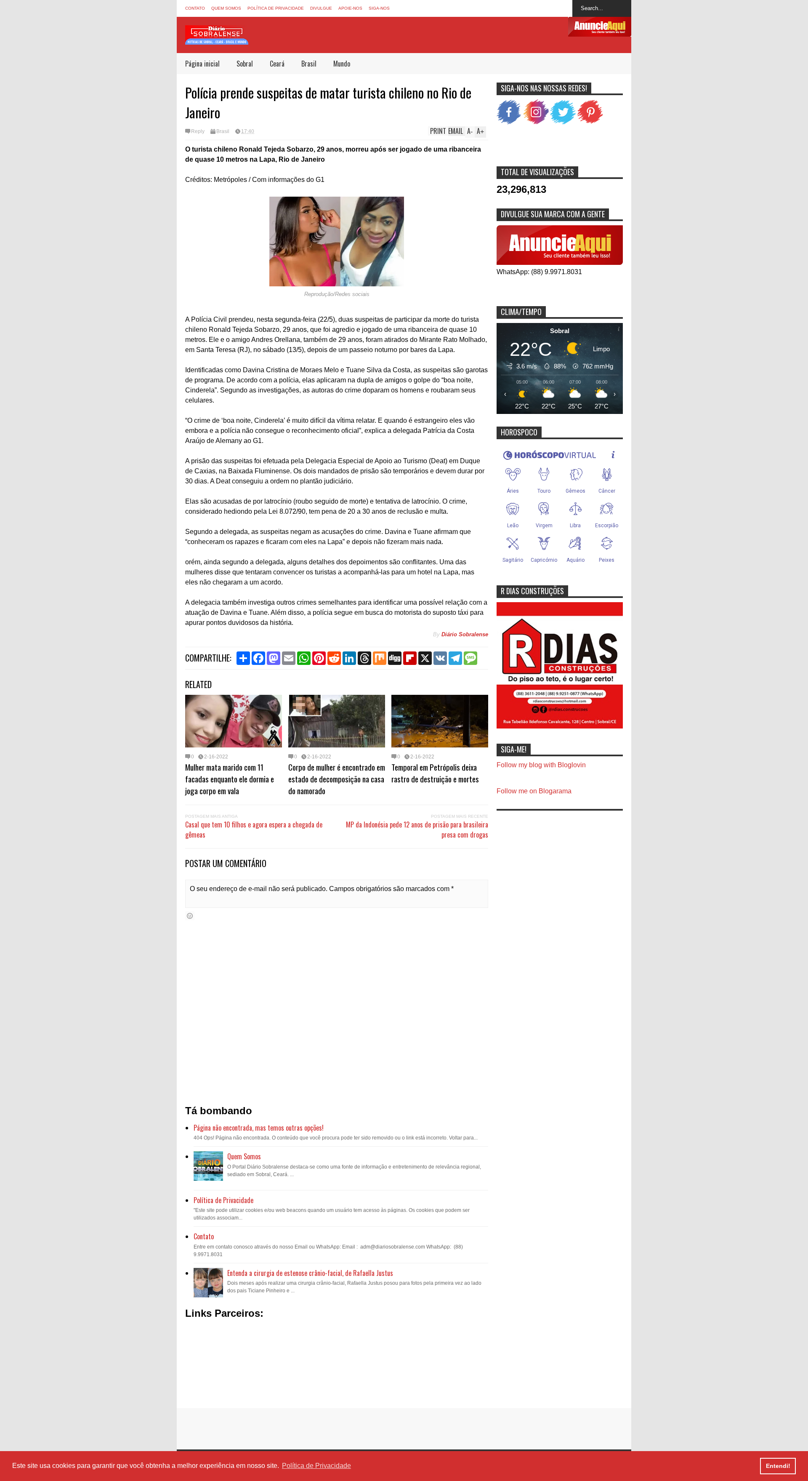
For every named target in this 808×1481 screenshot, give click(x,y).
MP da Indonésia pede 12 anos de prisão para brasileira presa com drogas (417, 829)
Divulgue (321, 8)
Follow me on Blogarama (534, 791)
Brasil (308, 64)
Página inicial (202, 64)
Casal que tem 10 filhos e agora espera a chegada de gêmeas (253, 829)
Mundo (341, 64)
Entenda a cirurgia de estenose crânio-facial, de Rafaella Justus (310, 1273)
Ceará (277, 64)
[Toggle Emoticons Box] (189, 915)
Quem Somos (226, 8)
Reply (198, 131)
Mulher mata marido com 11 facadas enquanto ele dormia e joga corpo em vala (229, 778)
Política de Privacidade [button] (316, 1465)
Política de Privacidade (275, 8)
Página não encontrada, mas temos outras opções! (259, 1128)
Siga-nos (379, 8)
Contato (195, 8)
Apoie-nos (350, 8)
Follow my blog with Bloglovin (541, 765)
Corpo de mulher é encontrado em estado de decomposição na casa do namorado (336, 778)
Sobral (245, 64)
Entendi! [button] (778, 1465)
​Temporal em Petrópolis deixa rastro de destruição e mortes (435, 773)
